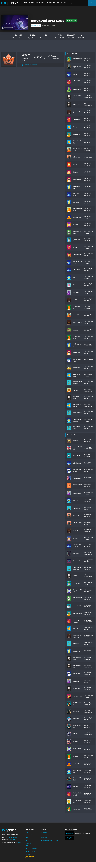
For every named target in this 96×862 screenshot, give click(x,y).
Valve (19, 842)
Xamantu (12, 840)
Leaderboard (50, 3)
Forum (54, 25)
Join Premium (30, 857)
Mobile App (29, 835)
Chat (65, 3)
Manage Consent (31, 848)
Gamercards (40, 3)
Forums (31, 3)
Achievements (35, 25)
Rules (27, 837)
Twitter (44, 835)
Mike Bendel (13, 837)
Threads (44, 832)
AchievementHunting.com (49, 840)
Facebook (44, 837)
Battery (26, 54)
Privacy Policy (30, 851)
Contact (28, 843)
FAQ (27, 832)
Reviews (59, 3)
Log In (92, 3)
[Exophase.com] (10, 3)
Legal (27, 846)
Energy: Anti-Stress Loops (47, 21)
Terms (28, 854)
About (28, 840)
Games (25, 3)
